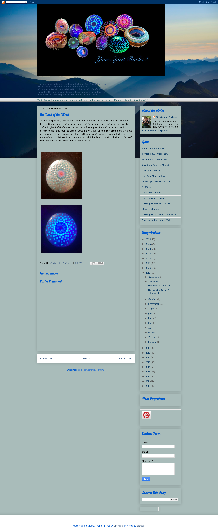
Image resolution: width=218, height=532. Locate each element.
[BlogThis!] (93, 263)
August (152, 308)
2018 (148, 348)
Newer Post (47, 358)
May (150, 323)
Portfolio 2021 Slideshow (154, 159)
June (150, 318)
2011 (147, 381)
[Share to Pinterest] (102, 263)
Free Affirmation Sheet (153, 148)
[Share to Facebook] (99, 263)
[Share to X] (96, 263)
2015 (148, 362)
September (154, 304)
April (151, 327)
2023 (148, 253)
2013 (148, 371)
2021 (148, 263)
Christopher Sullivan (166, 117)
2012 (148, 376)
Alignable (146, 187)
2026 (148, 239)
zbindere (118, 525)
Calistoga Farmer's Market (155, 165)
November (153, 281)
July (150, 313)
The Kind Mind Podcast (154, 176)
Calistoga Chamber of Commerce (159, 214)
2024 (148, 249)
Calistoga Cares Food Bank (156, 203)
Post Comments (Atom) (93, 369)
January (152, 342)
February (153, 337)
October (152, 299)
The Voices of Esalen (153, 198)
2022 (148, 258)
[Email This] (91, 263)
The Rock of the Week (159, 285)
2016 (148, 357)
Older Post (125, 358)
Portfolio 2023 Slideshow (155, 154)
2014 (148, 367)
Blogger (141, 525)
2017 (148, 352)
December (154, 277)
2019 (148, 272)
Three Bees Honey (151, 192)
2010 (148, 386)
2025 (148, 244)
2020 (148, 268)
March (152, 332)
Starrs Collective (150, 209)
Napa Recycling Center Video (157, 220)
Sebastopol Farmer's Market (156, 181)
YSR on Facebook (151, 170)
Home (86, 358)
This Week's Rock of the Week (158, 291)
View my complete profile (155, 130)
